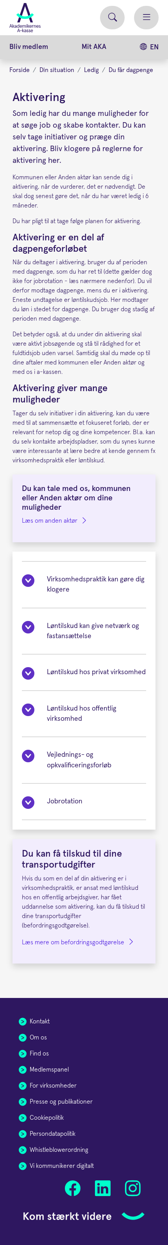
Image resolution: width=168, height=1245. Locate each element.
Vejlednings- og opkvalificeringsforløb (79, 760)
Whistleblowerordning (59, 1150)
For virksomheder (53, 1086)
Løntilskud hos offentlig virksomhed (81, 713)
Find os (39, 1053)
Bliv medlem (28, 47)
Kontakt (40, 1021)
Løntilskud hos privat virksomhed (96, 672)
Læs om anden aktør (49, 521)
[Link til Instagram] (133, 1188)
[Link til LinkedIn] (102, 1188)
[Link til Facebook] (73, 1188)
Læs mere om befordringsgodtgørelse (73, 942)
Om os (38, 1037)
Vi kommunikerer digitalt (62, 1166)
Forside (19, 70)
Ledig (91, 70)
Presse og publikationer (61, 1102)
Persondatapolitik (52, 1134)
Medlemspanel (49, 1069)
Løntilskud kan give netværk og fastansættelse (93, 631)
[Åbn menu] (146, 18)
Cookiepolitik (47, 1118)
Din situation (56, 70)
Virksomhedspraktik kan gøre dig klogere (96, 584)
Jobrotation (64, 801)
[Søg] (112, 18)
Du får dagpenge (131, 70)
